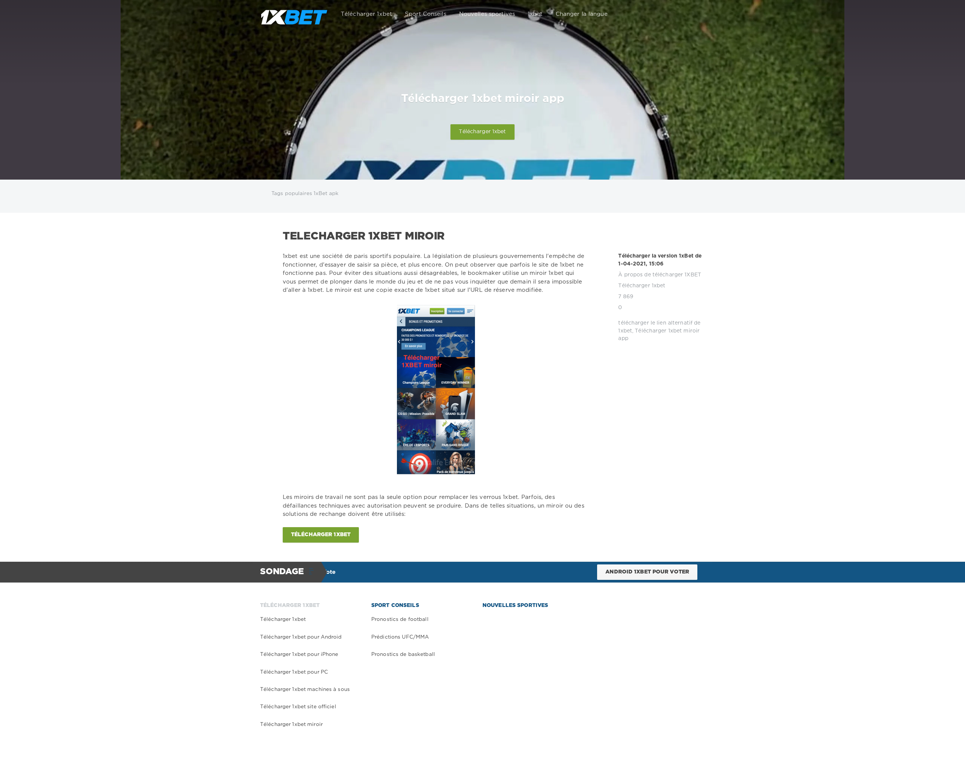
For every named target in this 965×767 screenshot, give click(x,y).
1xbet (535, 14)
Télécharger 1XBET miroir (363, 236)
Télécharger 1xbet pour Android (301, 637)
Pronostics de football (400, 619)
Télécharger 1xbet (366, 14)
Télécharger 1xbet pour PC (294, 672)
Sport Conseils (425, 14)
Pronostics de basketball (403, 654)
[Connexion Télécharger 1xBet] (694, 14)
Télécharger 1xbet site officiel (298, 706)
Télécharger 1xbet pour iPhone (299, 654)
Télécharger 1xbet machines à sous (305, 689)
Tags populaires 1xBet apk (305, 193)
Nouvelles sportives (487, 14)
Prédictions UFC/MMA (400, 637)
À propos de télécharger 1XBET (659, 275)
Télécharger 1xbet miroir (291, 724)
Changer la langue (582, 14)
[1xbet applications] (294, 14)
